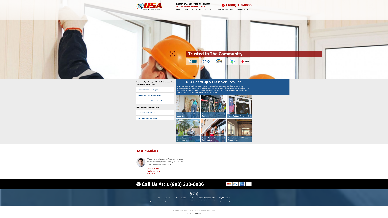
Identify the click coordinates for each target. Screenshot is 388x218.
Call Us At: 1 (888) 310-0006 (173, 184)
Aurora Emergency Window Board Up (151, 101)
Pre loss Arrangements (224, 9)
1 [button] (193, 76)
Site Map (198, 213)
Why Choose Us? (242, 9)
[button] (192, 9)
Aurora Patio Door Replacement (183, 139)
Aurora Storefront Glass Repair (211, 115)
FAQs (210, 9)
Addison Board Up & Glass (147, 113)
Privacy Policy (191, 213)
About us (188, 9)
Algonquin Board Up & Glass (148, 118)
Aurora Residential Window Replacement (238, 139)
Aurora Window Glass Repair (148, 90)
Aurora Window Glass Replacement (150, 95)
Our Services (200, 9)
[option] (194, 39)
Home (178, 9)
